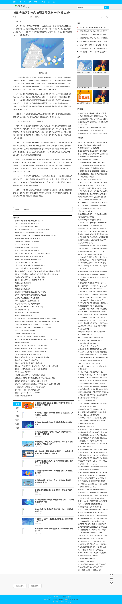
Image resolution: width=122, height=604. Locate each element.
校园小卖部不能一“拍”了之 (86, 446)
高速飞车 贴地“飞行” (21, 286)
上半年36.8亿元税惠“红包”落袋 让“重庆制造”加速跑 (94, 257)
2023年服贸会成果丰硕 (22, 310)
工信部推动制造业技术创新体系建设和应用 (91, 421)
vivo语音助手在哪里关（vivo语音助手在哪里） (93, 326)
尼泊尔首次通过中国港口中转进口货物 (27, 298)
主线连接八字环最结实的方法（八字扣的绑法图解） (31, 369)
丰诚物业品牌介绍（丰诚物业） (88, 406)
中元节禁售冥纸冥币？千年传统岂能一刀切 (91, 541)
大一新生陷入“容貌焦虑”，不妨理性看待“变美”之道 (94, 535)
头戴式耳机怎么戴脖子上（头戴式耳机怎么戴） (93, 214)
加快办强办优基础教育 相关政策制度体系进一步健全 (94, 475)
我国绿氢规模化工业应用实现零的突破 (90, 225)
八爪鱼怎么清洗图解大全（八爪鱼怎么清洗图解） (30, 375)
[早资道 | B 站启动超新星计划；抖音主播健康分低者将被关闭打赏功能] (28, 405)
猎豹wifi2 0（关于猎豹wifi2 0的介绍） (90, 570)
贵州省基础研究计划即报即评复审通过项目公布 (93, 277)
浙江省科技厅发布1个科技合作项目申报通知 (92, 260)
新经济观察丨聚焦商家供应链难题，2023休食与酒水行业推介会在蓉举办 (38, 384)
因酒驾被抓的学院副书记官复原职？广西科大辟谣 (30, 292)
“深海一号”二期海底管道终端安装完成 (90, 504)
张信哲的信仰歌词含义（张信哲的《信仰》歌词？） (31, 381)
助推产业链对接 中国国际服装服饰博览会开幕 (92, 501)
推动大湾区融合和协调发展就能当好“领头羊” (29, 221)
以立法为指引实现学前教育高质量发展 (90, 441)
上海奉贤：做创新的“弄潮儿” (87, 487)
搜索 (106, 7)
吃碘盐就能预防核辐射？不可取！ (25, 333)
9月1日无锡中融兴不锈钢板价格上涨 (89, 200)
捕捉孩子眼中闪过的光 (22, 342)
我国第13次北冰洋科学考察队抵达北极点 (91, 145)
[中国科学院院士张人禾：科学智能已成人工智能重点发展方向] (28, 473)
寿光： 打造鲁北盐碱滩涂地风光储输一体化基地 (93, 510)
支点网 (64, 597)
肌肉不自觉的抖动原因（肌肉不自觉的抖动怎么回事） (95, 458)
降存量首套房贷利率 (84, 329)
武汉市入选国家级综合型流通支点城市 (27, 227)
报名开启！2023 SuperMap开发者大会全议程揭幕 (93, 222)
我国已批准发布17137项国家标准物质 (90, 340)
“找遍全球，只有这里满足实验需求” (89, 363)
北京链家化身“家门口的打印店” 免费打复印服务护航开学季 (96, 194)
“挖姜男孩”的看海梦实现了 (86, 211)
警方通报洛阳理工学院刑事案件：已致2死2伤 (29, 307)
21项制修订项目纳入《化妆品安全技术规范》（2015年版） (33, 327)
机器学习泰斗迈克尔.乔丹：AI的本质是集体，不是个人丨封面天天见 (99, 185)
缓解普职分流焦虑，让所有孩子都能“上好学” (92, 240)
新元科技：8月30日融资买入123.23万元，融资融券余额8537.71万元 (99, 478)
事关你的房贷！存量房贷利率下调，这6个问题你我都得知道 (97, 283)
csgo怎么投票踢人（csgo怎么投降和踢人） (28, 354)
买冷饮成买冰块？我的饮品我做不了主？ (91, 567)
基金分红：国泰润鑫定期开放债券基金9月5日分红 (94, 234)
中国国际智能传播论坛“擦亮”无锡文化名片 (28, 238)
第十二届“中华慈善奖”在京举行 (88, 159)
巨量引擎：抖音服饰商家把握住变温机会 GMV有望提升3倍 (96, 349)
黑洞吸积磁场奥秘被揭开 (22, 289)
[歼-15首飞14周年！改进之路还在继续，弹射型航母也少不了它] (28, 521)
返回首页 (17, 209)
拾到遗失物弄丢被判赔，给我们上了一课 (91, 251)
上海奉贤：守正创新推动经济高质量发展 (91, 498)
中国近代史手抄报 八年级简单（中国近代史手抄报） (31, 351)
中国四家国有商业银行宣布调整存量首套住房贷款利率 (32, 357)
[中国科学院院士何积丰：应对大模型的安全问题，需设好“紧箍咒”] (28, 482)
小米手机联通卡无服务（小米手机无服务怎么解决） (94, 317)
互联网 (36, 1)
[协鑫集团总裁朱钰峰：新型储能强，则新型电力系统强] (28, 492)
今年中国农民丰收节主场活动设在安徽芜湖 (91, 409)
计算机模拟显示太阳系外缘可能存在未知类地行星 (94, 492)
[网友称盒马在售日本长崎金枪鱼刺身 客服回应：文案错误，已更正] (28, 415)
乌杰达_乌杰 (82, 268)
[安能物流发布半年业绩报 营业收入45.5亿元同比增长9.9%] (28, 531)
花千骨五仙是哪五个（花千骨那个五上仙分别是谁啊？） (96, 294)
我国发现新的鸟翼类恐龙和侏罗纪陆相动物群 (92, 151)
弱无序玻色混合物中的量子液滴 (88, 398)
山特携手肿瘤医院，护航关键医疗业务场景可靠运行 (94, 403)
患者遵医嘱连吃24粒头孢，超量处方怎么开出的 (93, 432)
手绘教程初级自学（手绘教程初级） (89, 469)
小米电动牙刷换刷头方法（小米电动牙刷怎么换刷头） (95, 383)
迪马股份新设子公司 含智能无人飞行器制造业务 (93, 122)
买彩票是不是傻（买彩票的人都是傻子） (91, 300)
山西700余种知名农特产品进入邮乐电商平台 (29, 232)
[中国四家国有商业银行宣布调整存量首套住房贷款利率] (28, 424)
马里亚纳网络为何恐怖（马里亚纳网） (90, 507)
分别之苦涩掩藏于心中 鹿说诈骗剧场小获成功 (92, 452)
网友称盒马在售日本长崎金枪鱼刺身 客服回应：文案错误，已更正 (36, 318)
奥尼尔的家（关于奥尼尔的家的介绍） (27, 360)
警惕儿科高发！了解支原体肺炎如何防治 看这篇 (93, 154)
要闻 (14, 1)
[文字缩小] (107, 16)
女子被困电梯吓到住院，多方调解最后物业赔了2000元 (95, 518)
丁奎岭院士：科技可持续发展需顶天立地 (28, 390)
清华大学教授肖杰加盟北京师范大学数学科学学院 (94, 466)
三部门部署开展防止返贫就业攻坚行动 (27, 224)
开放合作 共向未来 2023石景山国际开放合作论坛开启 (95, 197)
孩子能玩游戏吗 (83, 125)
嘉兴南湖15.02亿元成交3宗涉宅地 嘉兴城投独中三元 (94, 377)
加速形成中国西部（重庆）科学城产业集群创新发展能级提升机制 (35, 235)
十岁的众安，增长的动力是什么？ (89, 343)
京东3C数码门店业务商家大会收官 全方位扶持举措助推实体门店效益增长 (38, 271)
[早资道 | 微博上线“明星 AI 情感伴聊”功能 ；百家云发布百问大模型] (28, 502)
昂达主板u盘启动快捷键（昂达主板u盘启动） (29, 363)
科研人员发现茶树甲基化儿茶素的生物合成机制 (93, 495)
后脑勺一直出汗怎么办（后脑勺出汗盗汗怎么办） (94, 323)
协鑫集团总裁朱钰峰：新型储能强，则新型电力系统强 (95, 171)
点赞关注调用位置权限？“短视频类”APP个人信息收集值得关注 (34, 324)
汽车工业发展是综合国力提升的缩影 (89, 208)
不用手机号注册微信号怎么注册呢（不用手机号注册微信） (96, 309)
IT (25, 1)
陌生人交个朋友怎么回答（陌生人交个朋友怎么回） (31, 345)
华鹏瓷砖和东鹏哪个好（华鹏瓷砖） (89, 148)
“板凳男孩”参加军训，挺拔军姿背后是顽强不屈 (93, 248)
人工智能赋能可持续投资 (22, 244)
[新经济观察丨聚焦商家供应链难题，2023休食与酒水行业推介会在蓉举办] (28, 444)
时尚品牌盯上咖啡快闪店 (86, 561)
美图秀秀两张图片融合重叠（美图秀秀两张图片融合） (32, 348)
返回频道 (26, 209)
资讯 (54, 1)
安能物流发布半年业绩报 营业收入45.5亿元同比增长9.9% (96, 389)
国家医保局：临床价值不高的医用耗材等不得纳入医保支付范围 (35, 378)
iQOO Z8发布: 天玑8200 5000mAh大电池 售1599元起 (95, 263)
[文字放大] (102, 16)
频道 (49, 1)
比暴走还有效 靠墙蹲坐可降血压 (25, 330)
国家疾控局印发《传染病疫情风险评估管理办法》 (94, 271)
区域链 (43, 1)
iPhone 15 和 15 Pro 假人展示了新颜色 (90, 254)
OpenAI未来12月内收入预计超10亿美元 (90, 550)
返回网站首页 (20, 586)
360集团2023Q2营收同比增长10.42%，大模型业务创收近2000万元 (99, 461)
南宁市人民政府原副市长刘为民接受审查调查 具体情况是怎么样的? (36, 339)
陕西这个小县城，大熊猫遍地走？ (89, 415)
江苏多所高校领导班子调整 (86, 558)
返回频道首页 (35, 586)
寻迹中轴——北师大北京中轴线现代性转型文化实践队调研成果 (98, 489)
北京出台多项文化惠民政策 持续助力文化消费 (92, 472)
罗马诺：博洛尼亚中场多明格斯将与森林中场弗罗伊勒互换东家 (98, 386)
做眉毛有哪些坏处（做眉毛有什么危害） (91, 289)
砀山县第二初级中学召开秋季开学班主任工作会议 (94, 119)
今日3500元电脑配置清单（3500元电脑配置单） (93, 357)
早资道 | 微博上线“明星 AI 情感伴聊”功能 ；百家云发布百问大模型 (99, 231)
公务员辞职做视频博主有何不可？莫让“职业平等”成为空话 (96, 245)
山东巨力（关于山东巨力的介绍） (89, 346)
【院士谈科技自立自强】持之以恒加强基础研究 (30, 265)
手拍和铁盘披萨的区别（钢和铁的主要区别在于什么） (95, 303)
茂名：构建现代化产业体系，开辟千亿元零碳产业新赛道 (33, 229)
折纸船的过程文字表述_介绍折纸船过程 (90, 130)
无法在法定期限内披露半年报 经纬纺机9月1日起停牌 (94, 311)
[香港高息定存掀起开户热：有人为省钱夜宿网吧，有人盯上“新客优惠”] (28, 434)
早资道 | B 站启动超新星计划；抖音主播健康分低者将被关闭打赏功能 (37, 321)
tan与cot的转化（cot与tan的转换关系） (27, 313)
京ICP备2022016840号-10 (57, 599)
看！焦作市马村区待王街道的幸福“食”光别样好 (93, 202)
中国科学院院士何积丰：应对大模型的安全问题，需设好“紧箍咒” (98, 182)
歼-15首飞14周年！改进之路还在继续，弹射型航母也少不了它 (97, 366)
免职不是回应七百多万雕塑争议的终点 (90, 532)
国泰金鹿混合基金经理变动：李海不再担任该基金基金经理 (96, 515)
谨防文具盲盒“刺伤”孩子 (85, 243)
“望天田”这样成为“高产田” (86, 217)
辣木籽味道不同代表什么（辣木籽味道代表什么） (94, 418)
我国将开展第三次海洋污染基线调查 (26, 247)
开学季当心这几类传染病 (22, 372)
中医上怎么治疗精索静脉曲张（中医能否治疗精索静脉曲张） (97, 355)
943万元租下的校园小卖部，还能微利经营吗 (92, 524)
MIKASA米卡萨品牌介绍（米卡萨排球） (91, 337)
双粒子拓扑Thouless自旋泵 (86, 400)
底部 (111, 583)
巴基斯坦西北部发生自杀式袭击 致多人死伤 (92, 127)
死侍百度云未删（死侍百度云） (88, 464)
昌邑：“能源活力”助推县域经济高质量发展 (91, 481)
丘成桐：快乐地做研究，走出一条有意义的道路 (30, 277)
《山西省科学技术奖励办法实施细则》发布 (91, 165)
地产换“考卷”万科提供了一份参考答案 (90, 360)
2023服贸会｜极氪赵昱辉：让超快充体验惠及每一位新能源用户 (98, 142)
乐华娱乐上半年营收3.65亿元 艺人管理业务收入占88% (95, 395)
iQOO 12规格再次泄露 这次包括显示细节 (28, 301)
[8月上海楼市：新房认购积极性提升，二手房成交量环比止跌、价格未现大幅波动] (28, 453)
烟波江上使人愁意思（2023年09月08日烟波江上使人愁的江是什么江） (37, 274)
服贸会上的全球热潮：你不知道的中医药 (28, 393)
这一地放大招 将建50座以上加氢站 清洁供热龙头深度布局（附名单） (100, 564)
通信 (29, 1)
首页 (111, 574)
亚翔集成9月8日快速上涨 (23, 283)
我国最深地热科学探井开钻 (23, 315)
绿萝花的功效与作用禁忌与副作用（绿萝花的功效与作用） (96, 429)
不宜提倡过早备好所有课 (86, 426)
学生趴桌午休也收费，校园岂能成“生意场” (91, 521)
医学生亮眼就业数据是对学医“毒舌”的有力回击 (93, 527)
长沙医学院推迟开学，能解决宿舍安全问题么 (92, 438)
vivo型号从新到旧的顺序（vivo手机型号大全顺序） (31, 387)
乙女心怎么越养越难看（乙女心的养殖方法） (92, 547)
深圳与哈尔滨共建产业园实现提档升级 (27, 241)
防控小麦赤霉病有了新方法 (86, 334)
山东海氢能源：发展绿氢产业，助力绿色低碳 (92, 484)
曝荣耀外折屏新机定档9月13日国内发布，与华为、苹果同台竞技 (98, 538)
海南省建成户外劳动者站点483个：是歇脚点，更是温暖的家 (97, 544)
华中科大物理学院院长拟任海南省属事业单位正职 (30, 295)
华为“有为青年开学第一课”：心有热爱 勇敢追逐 (30, 336)
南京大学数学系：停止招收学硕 (88, 555)
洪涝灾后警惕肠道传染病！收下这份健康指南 (92, 435)
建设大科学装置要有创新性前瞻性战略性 (28, 304)
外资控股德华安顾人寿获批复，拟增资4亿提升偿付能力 (95, 412)
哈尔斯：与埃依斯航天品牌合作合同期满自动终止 (94, 314)
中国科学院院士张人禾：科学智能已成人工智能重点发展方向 (98, 52)
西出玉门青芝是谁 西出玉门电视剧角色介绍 (28, 268)
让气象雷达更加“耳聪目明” (86, 423)
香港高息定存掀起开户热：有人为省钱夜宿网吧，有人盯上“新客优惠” (37, 366)
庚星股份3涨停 (82, 369)
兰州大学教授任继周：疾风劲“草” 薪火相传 (91, 274)
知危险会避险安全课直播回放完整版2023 (91, 512)
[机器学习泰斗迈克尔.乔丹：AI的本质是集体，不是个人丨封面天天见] (28, 463)
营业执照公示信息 (72, 599)
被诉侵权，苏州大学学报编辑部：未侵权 (91, 168)
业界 (20, 1)
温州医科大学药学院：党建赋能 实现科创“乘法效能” (94, 228)
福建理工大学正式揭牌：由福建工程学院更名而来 (94, 553)
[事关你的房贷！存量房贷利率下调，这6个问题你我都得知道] (28, 511)
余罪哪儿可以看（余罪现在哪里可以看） (91, 372)
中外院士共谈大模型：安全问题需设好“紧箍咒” (29, 280)
